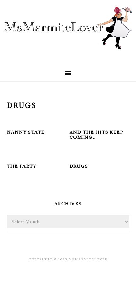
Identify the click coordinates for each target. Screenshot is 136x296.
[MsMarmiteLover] (68, 55)
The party (22, 166)
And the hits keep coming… (97, 134)
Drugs (79, 166)
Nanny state (26, 132)
